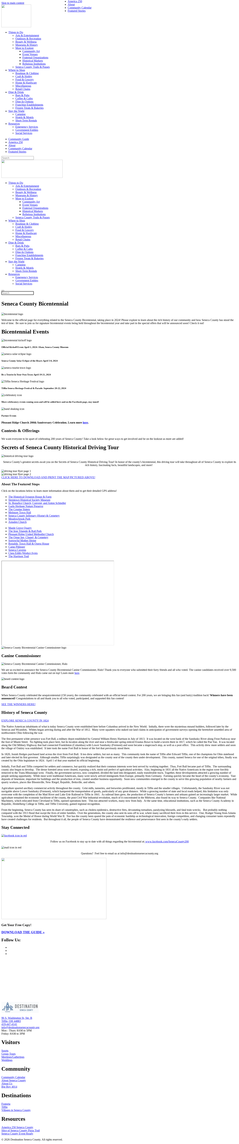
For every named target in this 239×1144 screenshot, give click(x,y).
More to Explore (24, 48)
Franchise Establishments (29, 104)
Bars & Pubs (22, 95)
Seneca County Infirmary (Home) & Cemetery (34, 515)
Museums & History (26, 44)
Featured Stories (17, 151)
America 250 (15, 142)
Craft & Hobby (23, 76)
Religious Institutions (34, 63)
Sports (4, 1050)
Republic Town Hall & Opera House (28, 543)
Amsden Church (17, 521)
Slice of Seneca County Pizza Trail (20, 1130)
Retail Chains (22, 89)
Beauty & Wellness (26, 41)
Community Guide (18, 139)
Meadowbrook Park (19, 518)
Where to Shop (16, 70)
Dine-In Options (24, 101)
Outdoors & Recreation (28, 38)
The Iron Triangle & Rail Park (25, 531)
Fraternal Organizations (35, 57)
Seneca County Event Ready (17, 1133)
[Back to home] (16, 26)
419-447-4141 (9, 1024)
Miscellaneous (23, 85)
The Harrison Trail (18, 556)
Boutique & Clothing (27, 73)
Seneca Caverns (17, 549)
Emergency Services (26, 126)
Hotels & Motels (24, 117)
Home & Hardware (26, 82)
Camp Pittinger (16, 546)
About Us (6, 1083)
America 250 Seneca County (17, 1127)
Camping (20, 114)
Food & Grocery (24, 79)
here (85, 422)
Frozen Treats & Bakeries (29, 107)
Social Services (23, 133)
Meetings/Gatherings (12, 1056)
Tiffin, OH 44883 (11, 1021)
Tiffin (4, 1106)
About (11, 145)
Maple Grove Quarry (20, 527)
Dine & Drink (16, 92)
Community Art (31, 51)
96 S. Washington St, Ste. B (16, 1017)
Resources (14, 123)
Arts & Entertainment (27, 35)
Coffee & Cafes (24, 98)
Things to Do (15, 32)
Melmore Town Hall (19, 512)
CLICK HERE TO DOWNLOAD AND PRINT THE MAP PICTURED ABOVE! (48, 477)
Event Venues (30, 54)
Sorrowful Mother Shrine (22, 540)
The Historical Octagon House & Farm (29, 496)
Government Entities (26, 129)
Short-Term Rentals (26, 120)
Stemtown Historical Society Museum (29, 499)
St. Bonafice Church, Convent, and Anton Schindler (37, 503)
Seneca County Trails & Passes (32, 66)
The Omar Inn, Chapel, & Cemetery (28, 537)
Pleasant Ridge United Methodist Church (31, 534)
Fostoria (5, 1103)
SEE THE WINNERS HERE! (18, 704)
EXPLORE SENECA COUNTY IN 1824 (25, 720)
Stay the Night (16, 111)
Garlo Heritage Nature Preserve (25, 506)
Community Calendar (20, 148)
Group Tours (8, 1053)
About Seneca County (13, 1080)
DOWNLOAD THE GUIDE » (23, 932)
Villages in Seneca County (16, 1110)
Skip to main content (12, 2)
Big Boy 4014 (9, 1086)
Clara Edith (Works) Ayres (23, 553)
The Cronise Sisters (19, 509)
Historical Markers (32, 60)
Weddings (6, 1060)
